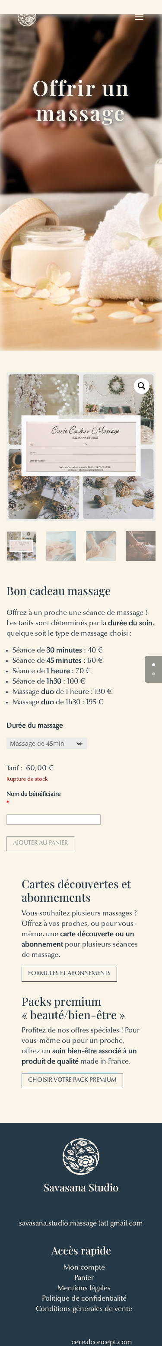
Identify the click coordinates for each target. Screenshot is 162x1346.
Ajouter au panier (40, 843)
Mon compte (84, 1267)
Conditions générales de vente (84, 1309)
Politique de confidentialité (84, 1298)
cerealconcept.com (101, 1342)
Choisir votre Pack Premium (72, 1080)
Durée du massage (34, 725)
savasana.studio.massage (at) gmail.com (81, 1223)
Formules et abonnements (69, 974)
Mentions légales (84, 1288)
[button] (141, 386)
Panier (84, 1278)
